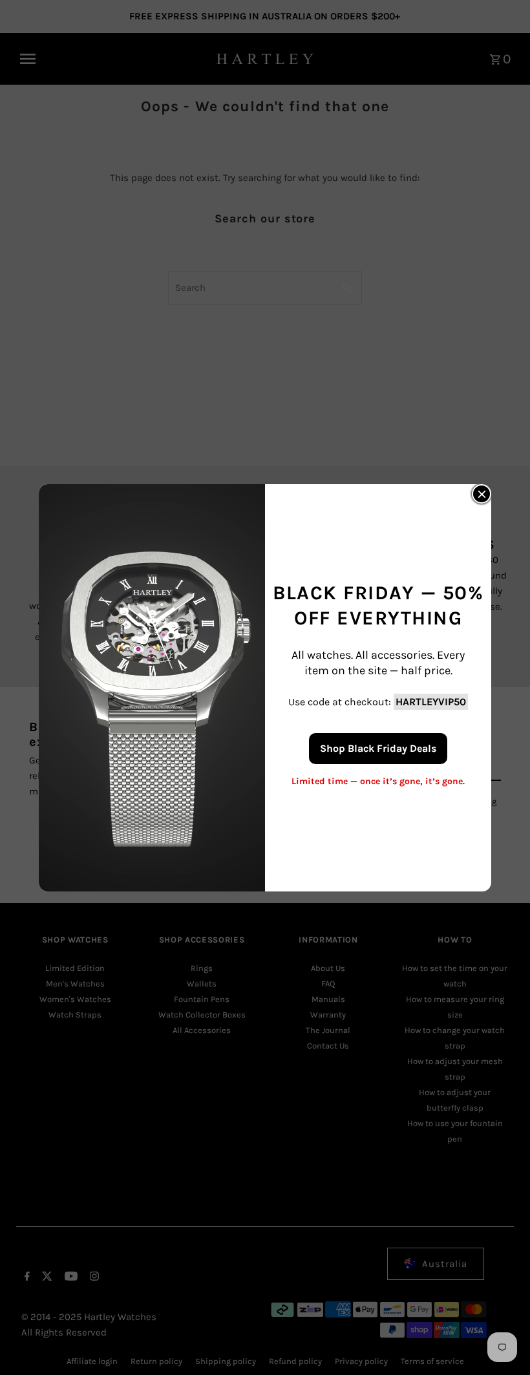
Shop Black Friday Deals (378, 747)
